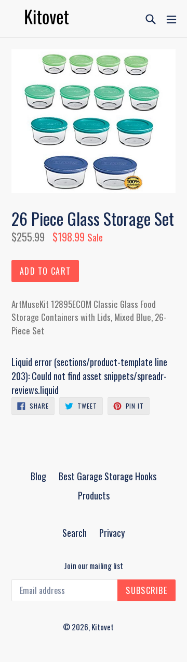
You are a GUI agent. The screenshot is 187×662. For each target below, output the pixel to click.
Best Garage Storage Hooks (107, 476)
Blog (38, 476)
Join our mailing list (93, 565)
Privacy (112, 532)
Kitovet (102, 626)
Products (94, 495)
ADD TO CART (45, 271)
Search (74, 532)
